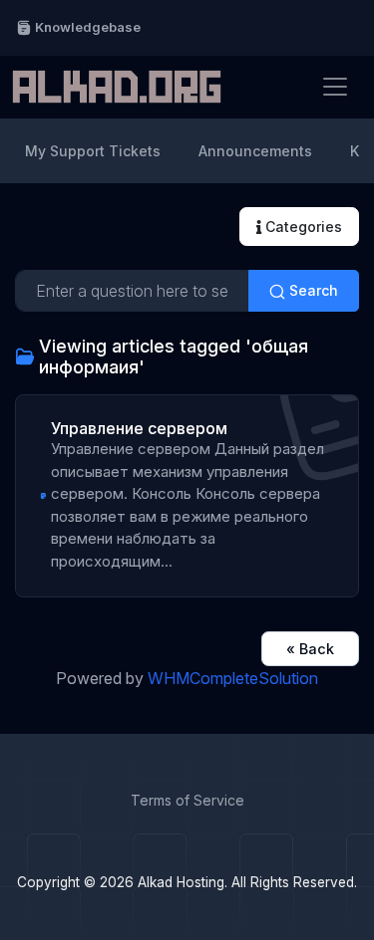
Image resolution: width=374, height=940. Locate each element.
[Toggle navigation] (335, 87)
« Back (310, 648)
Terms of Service (187, 800)
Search (311, 290)
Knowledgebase (86, 27)
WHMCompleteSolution (233, 678)
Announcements (255, 150)
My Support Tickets (93, 150)
